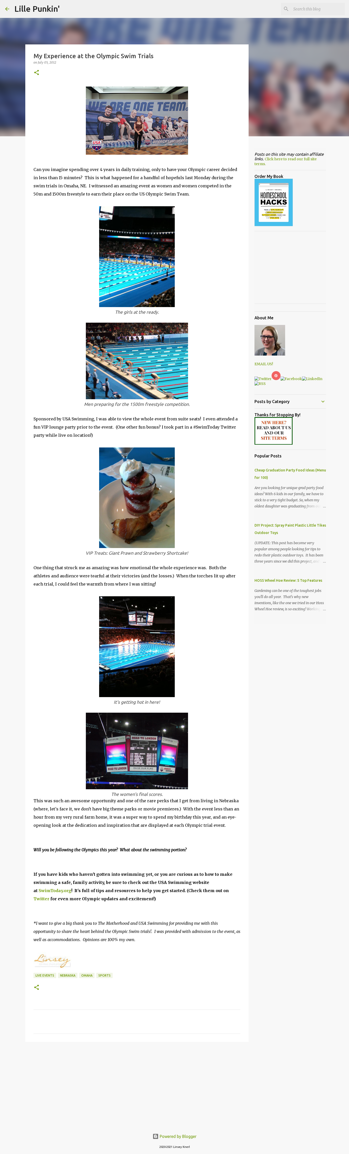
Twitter (41, 898)
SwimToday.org (55, 890)
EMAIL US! (263, 364)
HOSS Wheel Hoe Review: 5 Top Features (288, 580)
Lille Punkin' (37, 8)
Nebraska (67, 975)
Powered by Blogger (177, 1136)
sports (104, 975)
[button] (36, 72)
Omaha (86, 975)
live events (45, 975)
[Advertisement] (137, 1085)
